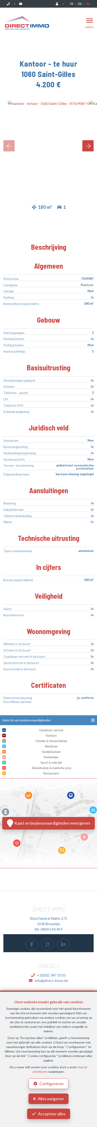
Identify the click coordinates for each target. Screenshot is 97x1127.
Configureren (51, 1083)
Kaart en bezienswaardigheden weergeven (51, 823)
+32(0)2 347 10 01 (51, 975)
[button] (48, 720)
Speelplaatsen (51, 752)
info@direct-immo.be (51, 980)
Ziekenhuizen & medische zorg (51, 768)
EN (80, 4)
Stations (51, 735)
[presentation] (9, 145)
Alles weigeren (51, 1098)
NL (88, 4)
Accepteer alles (51, 1113)
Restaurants (51, 773)
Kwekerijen (51, 757)
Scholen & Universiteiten (51, 741)
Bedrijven (51, 746)
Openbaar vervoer (51, 730)
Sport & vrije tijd (51, 762)
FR (71, 4)
